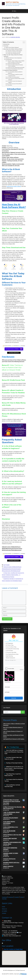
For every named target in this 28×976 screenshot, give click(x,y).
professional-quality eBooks (14, 186)
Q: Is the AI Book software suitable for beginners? (15, 72)
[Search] (23, 712)
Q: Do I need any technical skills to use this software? (16, 79)
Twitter (22, 897)
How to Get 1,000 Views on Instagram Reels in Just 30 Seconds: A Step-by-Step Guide (14, 752)
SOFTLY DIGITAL (12, 2)
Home (3, 906)
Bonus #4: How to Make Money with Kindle (16, 67)
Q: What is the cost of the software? (15, 83)
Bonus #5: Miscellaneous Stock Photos (15, 68)
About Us (4, 908)
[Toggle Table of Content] (23, 42)
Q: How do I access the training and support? (15, 82)
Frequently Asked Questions (10, 70)
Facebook (4, 897)
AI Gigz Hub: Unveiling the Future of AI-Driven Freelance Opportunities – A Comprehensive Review (13, 574)
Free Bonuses (9, 59)
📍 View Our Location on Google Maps (12, 949)
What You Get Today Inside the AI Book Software (13, 55)
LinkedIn (16, 897)
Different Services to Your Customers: (14, 57)
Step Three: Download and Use (14, 53)
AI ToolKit (4, 911)
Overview (6, 45)
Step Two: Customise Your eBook (14, 51)
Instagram (10, 897)
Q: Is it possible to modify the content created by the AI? (15, 75)
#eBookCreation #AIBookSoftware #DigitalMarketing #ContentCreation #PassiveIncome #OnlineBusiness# (11, 569)
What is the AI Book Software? (12, 47)
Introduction (6, 44)
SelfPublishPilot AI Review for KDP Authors (13, 739)
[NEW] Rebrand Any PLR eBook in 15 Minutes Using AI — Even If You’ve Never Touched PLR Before (14, 768)
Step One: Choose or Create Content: (15, 50)
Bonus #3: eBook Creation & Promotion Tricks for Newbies (15, 65)
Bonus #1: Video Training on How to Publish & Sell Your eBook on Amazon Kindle (16, 61)
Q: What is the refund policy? (13, 77)
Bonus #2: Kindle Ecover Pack (13, 63)
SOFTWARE (6, 565)
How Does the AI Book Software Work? (13, 49)
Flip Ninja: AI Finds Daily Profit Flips (14, 762)
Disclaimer (10, 85)
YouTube (4, 898)
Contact (4, 913)
